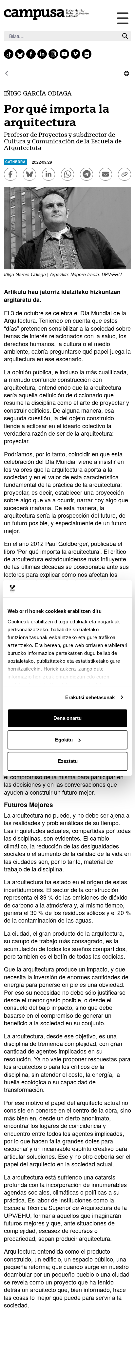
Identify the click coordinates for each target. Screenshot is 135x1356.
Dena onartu (67, 718)
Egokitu (64, 739)
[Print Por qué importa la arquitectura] (126, 73)
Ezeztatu (68, 761)
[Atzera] (6, 74)
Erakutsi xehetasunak (90, 697)
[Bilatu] (125, 36)
